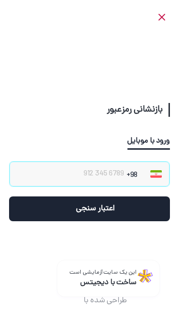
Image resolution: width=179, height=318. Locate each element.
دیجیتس (66, 301)
